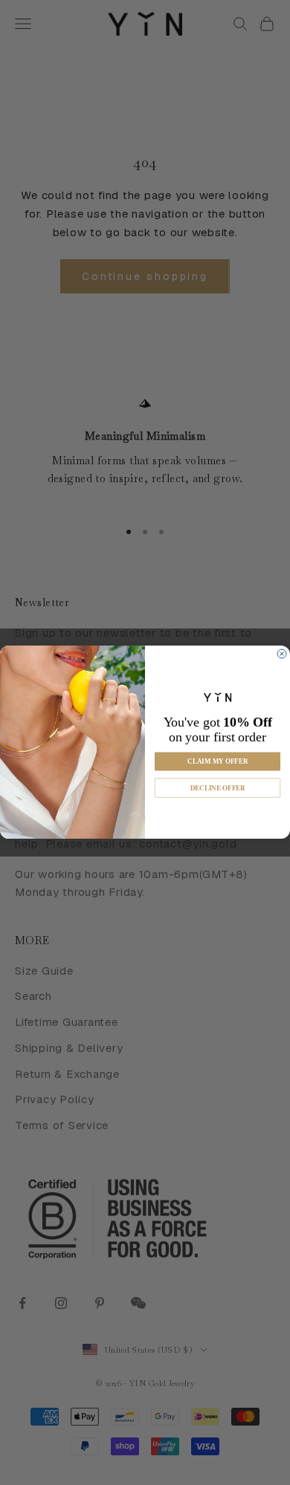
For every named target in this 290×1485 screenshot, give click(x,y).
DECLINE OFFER (217, 788)
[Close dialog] (281, 653)
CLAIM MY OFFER (217, 762)
